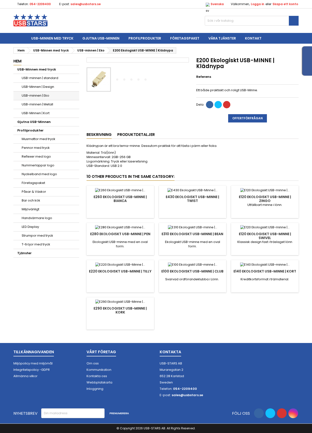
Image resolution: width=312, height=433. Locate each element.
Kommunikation (99, 369)
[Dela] (209, 104)
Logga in (257, 4)
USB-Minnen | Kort (35, 113)
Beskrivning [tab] (99, 134)
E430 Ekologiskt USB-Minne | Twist (192, 198)
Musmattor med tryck (38, 139)
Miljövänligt (30, 209)
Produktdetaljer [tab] (136, 134)
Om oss (93, 363)
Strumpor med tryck (37, 235)
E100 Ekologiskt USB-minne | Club (192, 271)
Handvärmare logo (37, 218)
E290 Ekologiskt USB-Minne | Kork (120, 310)
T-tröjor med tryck (36, 244)
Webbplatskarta (99, 382)
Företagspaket (184, 38)
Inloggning (95, 388)
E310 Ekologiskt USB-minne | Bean (192, 234)
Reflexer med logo (36, 156)
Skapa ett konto (285, 4)
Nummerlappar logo (38, 165)
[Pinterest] (226, 104)
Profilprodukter (144, 38)
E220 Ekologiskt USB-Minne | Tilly (120, 271)
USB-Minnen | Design (38, 86)
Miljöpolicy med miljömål (33, 363)
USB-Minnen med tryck (52, 38)
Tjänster (24, 253)
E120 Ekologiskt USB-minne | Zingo (265, 198)
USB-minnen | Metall (37, 104)
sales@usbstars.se (85, 4)
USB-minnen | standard (40, 78)
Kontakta (170, 352)
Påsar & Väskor (34, 191)
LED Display (30, 226)
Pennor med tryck (36, 147)
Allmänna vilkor (25, 376)
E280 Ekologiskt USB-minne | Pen (120, 234)
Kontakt (253, 38)
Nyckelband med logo (39, 174)
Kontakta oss (97, 376)
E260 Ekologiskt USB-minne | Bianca (120, 198)
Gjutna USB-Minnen (100, 38)
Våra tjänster (222, 38)
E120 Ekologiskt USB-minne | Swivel (265, 236)
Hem (17, 61)
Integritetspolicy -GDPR (31, 369)
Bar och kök (31, 200)
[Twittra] (218, 104)
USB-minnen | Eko (35, 95)
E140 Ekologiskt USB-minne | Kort (265, 271)
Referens (203, 76)
